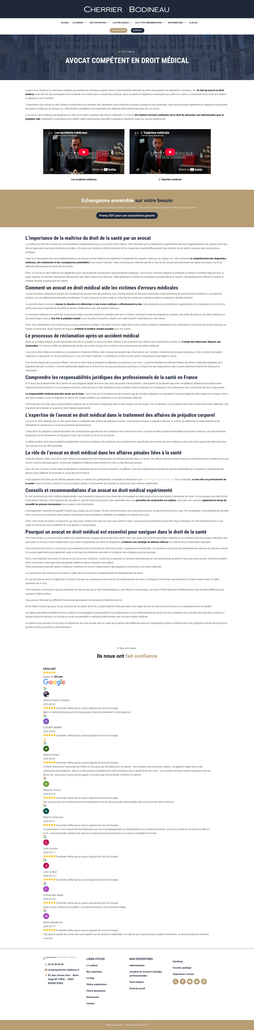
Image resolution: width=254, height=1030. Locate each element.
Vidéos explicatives (96, 984)
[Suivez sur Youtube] (190, 981)
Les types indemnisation (148, 23)
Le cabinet (78, 23)
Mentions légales (114, 1025)
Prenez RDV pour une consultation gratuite (127, 215)
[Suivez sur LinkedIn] (197, 981)
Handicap (178, 961)
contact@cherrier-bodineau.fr (63, 969)
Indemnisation (137, 965)
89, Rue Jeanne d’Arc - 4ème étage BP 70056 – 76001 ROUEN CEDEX (63, 979)
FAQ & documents (95, 990)
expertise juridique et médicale (158, 479)
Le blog (193, 23)
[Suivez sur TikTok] (204, 981)
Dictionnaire (92, 997)
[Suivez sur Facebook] (183, 981)
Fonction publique (182, 967)
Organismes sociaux (183, 974)
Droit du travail (137, 988)
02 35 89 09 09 (55, 964)
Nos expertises (98, 23)
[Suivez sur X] (176, 981)
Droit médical (136, 982)
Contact (90, 1003)
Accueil (65, 23)
